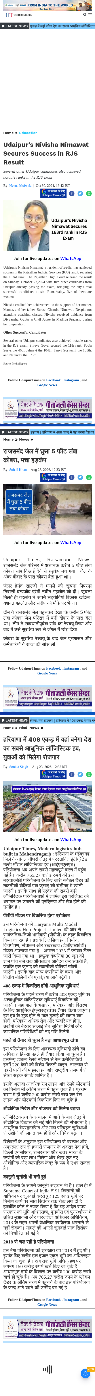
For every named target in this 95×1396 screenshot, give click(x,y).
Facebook (53, 380)
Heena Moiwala (20, 185)
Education (28, 133)
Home (8, 133)
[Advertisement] (47, 80)
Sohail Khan (18, 470)
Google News (47, 385)
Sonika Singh (18, 767)
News (24, 439)
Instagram (71, 380)
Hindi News (29, 728)
